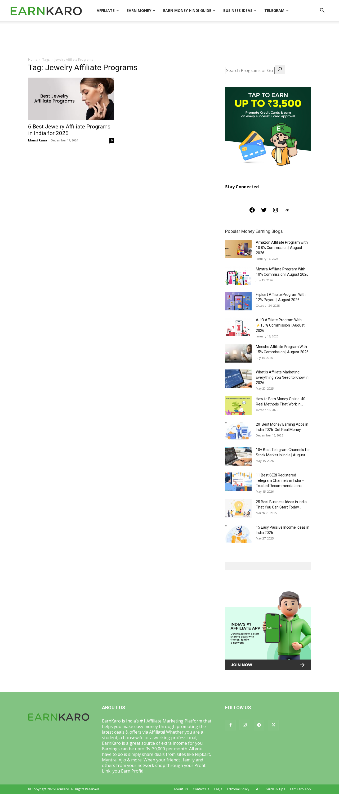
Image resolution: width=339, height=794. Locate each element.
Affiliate (106, 10)
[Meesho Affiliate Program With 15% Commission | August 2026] (238, 353)
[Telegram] (287, 212)
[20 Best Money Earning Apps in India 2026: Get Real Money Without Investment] (238, 431)
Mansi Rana (37, 140)
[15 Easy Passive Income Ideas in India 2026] (238, 534)
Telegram (274, 10)
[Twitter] (264, 212)
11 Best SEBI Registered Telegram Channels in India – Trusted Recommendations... (280, 480)
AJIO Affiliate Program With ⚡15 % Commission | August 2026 (280, 325)
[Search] (280, 69)
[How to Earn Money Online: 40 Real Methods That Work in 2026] (238, 405)
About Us (181, 789)
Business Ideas (237, 10)
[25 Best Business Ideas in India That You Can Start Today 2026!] (238, 508)
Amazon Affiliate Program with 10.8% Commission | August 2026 (282, 247)
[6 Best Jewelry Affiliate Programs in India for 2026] (71, 99)
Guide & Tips (275, 789)
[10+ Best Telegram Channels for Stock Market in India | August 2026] (238, 456)
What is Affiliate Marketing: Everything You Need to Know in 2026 (282, 377)
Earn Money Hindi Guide (187, 10)
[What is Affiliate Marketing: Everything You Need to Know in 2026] (238, 378)
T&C (257, 789)
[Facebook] (252, 212)
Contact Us (201, 789)
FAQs (218, 789)
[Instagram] (275, 212)
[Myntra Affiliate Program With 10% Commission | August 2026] (238, 275)
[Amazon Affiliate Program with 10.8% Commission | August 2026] (238, 249)
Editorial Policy (238, 789)
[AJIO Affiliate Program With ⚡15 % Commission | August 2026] (238, 326)
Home (32, 59)
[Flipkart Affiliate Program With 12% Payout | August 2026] (238, 301)
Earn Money (139, 10)
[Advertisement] (169, 39)
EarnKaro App (300, 789)
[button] (322, 11)
